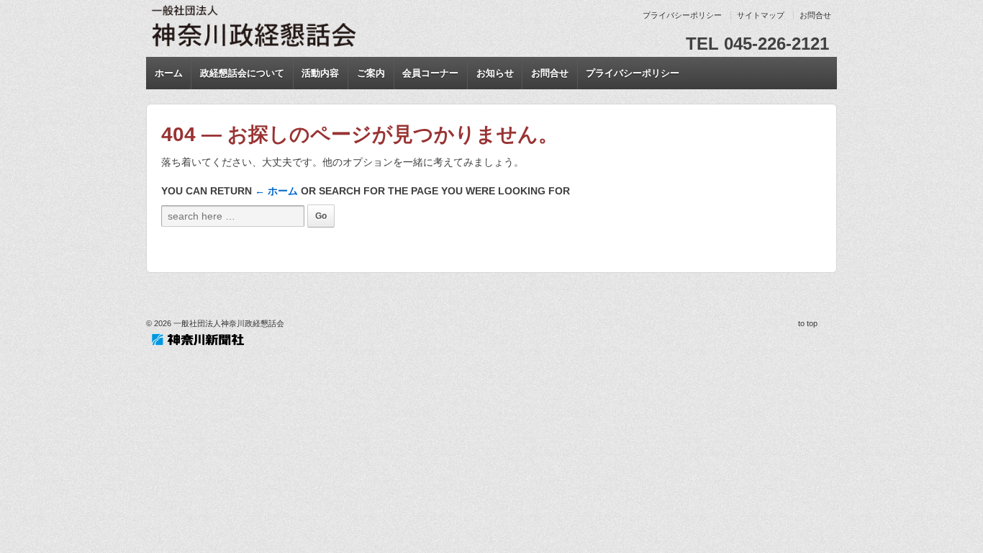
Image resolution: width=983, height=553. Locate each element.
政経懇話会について (242, 73)
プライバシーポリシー (682, 15)
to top (807, 323)
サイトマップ (760, 15)
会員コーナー (430, 73)
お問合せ (815, 15)
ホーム (169, 73)
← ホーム (276, 191)
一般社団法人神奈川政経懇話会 (227, 323)
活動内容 (320, 73)
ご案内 (371, 73)
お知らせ (495, 73)
